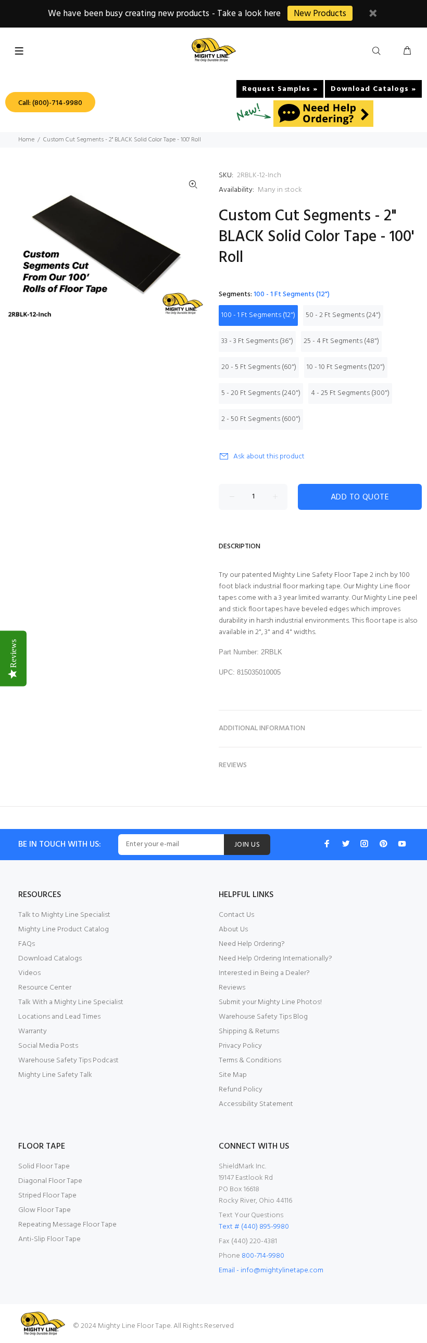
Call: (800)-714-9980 (50, 103)
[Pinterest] (383, 843)
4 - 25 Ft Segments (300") (350, 393)
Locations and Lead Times (59, 1017)
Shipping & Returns (249, 1031)
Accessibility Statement (256, 1104)
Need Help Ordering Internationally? (275, 959)
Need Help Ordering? (252, 944)
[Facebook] (327, 843)
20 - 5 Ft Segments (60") (258, 367)
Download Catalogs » (373, 89)
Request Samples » (280, 89)
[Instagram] (364, 843)
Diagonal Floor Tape (50, 1181)
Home (26, 140)
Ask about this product (269, 457)
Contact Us (236, 915)
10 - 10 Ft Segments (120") (346, 367)
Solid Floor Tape (44, 1167)
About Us (233, 930)
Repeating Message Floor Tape (67, 1225)
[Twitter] (346, 843)
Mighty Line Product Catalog (63, 930)
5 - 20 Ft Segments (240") (260, 393)
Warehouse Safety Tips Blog (263, 1017)
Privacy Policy (240, 1046)
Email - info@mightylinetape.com (271, 1270)
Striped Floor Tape (47, 1196)
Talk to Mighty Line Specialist (64, 915)
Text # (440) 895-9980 (254, 1227)
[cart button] (407, 51)
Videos (29, 973)
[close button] (373, 15)
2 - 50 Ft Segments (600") (260, 419)
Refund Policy (240, 1090)
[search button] (378, 51)
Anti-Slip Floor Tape (49, 1239)
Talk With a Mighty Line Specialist (70, 1002)
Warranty (32, 1031)
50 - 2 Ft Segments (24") (343, 315)
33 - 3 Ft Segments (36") (257, 341)
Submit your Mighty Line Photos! (270, 1002)
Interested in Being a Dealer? (264, 973)
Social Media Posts (48, 1046)
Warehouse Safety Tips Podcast (68, 1060)
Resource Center (44, 988)
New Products (320, 14)
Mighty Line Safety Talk (55, 1075)
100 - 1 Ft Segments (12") (258, 315)
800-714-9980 (263, 1256)
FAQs (26, 944)
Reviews (232, 988)
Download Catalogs (50, 959)
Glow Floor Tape (44, 1210)
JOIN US (247, 845)
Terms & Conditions (250, 1060)
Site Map (233, 1075)
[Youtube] (402, 843)
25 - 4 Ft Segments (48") (341, 341)
